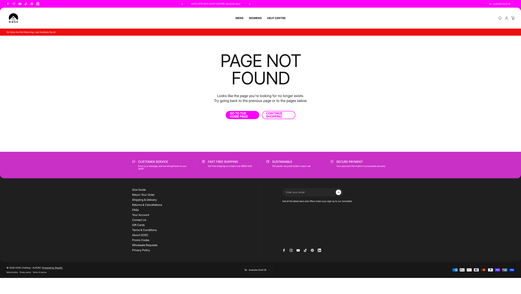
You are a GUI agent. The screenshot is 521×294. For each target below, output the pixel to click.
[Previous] (182, 4)
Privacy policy (25, 272)
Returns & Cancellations (147, 204)
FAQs (135, 210)
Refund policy (12, 272)
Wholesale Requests (144, 245)
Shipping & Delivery (144, 199)
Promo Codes (140, 240)
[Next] (249, 4)
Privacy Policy (141, 250)
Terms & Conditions (144, 230)
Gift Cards (138, 225)
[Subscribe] (338, 192)
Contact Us (139, 220)
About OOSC (140, 235)
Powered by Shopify (52, 267)
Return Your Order (143, 194)
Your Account (140, 215)
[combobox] (501, 4)
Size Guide (139, 189)
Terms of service (39, 272)
